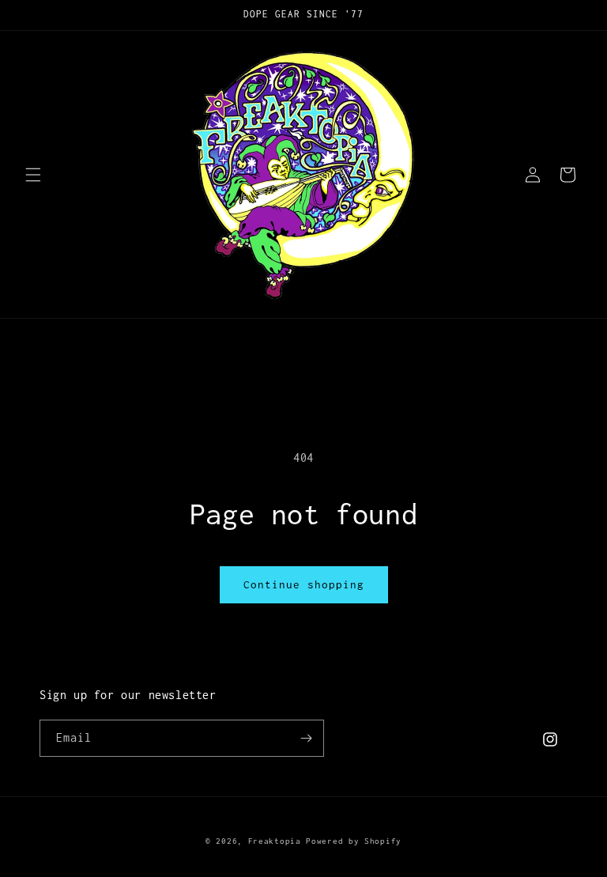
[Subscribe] (305, 738)
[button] (33, 174)
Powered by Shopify (354, 841)
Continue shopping (303, 584)
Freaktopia (274, 841)
